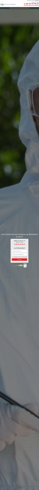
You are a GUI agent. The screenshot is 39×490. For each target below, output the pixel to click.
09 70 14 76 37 (32, 4)
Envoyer (19, 259)
